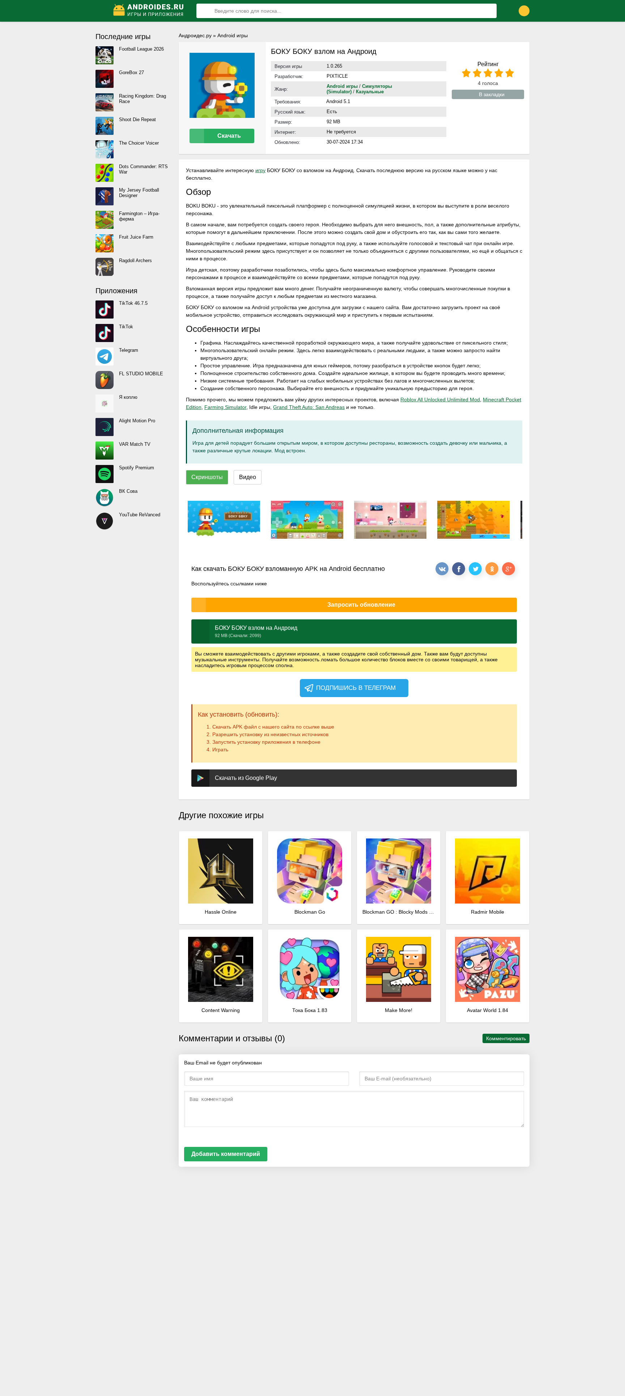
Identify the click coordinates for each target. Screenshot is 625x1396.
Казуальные (370, 91)
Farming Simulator (225, 407)
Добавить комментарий (225, 1154)
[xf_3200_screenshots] (224, 519)
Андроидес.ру (195, 35)
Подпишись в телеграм (356, 687)
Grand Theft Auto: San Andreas (309, 407)
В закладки (492, 94)
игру (260, 170)
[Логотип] (149, 11)
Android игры (232, 35)
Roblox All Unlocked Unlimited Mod (440, 399)
